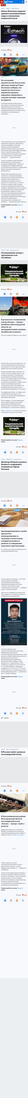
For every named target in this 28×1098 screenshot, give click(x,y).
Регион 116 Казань (17, 828)
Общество (8, 8)
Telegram (20, 198)
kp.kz (10, 50)
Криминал (6, 711)
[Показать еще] (23, 54)
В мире (8, 243)
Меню (2, 2)
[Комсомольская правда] (8, 2)
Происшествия (9, 452)
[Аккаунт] (26, 2)
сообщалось (8, 403)
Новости (3, 5)
